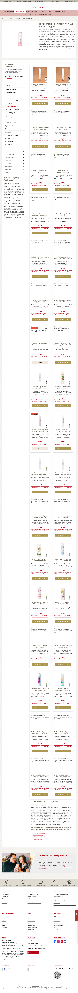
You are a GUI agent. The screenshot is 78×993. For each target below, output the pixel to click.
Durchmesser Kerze (10, 157)
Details (40, 362)
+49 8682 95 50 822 (32, 943)
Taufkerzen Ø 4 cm (11, 98)
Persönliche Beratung (32, 923)
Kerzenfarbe (8, 163)
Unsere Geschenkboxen (8, 913)
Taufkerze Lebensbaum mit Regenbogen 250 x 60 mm (63, 387)
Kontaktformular (40, 948)
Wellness (4, 921)
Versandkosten (35, 986)
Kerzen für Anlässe (10, 89)
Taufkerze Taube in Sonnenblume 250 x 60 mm (63, 689)
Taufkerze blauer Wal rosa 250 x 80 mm (40, 171)
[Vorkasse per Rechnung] (12, 969)
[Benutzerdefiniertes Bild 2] (28, 969)
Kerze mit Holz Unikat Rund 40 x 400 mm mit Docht (63, 85)
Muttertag (4, 927)
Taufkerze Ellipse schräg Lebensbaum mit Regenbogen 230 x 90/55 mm (63, 257)
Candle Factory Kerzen (13, 950)
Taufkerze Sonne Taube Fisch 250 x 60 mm (39, 646)
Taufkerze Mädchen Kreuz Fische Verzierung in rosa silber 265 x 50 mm (63, 430)
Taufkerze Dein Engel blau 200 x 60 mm (63, 214)
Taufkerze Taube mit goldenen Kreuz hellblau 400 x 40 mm (63, 732)
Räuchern (4, 916)
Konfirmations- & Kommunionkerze (10, 113)
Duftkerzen (8, 132)
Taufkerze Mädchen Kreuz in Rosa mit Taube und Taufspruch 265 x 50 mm (40, 473)
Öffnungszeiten (31, 929)
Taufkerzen (9, 95)
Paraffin (3, 901)
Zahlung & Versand (58, 925)
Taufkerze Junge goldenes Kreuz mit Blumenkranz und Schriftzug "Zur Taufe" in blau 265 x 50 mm (39, 344)
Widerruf (56, 929)
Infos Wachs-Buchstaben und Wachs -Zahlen (65, 905)
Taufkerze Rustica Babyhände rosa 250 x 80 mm (63, 516)
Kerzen (3, 919)
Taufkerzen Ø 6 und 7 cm (13, 100)
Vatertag (4, 925)
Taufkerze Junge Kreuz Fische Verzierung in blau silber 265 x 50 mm (63, 344)
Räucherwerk (9, 144)
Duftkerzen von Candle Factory (61, 901)
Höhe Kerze (8, 160)
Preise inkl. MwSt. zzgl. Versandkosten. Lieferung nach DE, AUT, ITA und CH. (40, 98)
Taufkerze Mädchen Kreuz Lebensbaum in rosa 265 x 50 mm (63, 473)
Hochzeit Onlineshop (29, 990)
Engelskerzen (57, 903)
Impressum (56, 919)
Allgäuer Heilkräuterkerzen (12, 126)
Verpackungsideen (58, 898)
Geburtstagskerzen (11, 117)
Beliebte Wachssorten (7, 891)
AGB (55, 916)
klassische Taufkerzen (12, 106)
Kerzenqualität (31, 925)
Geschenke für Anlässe (12, 122)
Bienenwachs (5, 896)
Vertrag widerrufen (33, 953)
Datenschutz (57, 921)
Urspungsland (8, 166)
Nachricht (9, 78)
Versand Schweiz (58, 923)
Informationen (57, 913)
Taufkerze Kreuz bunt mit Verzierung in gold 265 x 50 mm (40, 387)
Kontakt (55, 927)
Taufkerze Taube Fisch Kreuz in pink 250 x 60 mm (40, 689)
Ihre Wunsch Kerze (11, 92)
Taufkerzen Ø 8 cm (11, 103)
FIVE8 (39, 990)
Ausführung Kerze (9, 154)
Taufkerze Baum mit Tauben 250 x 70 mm (63, 128)
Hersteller (7, 151)
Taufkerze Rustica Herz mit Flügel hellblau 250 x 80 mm (63, 560)
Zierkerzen (35, 838)
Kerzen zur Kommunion (39, 833)
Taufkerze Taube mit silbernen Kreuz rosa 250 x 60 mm (40, 775)
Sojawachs (4, 903)
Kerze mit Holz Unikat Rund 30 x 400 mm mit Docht (40, 85)
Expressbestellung (32, 927)
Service (29, 913)
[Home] (2, 18)
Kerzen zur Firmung (38, 835)
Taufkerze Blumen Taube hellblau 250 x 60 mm (63, 171)
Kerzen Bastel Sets (58, 896)
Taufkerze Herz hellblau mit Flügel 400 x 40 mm (40, 301)
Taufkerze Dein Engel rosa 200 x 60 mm (40, 257)
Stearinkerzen (5, 894)
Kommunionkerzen (32, 901)
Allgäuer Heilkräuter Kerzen (61, 894)
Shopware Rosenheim (44, 990)
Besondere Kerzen (10, 129)
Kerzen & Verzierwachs (11, 135)
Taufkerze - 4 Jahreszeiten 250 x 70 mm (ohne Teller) (40, 128)
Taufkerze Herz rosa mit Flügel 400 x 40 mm (63, 301)
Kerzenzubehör (10, 120)
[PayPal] (4, 969)
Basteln (3, 923)
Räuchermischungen (32, 894)
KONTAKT (76, 915)
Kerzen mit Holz (9, 138)
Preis (6, 172)
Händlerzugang (31, 916)
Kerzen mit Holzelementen (34, 903)
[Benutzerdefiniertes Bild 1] (27, 969)
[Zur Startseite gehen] (39, 7)
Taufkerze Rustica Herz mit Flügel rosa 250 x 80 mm (40, 603)
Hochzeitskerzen (10, 86)
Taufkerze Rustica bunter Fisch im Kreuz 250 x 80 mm (40, 560)
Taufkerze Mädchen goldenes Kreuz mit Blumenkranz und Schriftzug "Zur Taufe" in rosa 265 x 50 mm (39, 430)
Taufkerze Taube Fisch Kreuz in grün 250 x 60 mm (63, 646)
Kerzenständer (9, 141)
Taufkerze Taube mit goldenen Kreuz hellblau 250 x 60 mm (40, 732)
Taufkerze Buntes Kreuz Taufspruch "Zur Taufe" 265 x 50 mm (39, 214)
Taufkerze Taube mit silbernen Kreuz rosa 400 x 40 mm (63, 775)
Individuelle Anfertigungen (34, 891)
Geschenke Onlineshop (67, 988)
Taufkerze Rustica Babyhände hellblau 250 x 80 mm (40, 516)
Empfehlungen (57, 891)
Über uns (29, 919)
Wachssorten (8, 169)
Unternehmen (31, 921)
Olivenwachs (5, 898)
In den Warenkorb (40, 103)
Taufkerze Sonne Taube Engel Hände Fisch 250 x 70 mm (63, 603)
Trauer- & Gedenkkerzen (12, 109)
